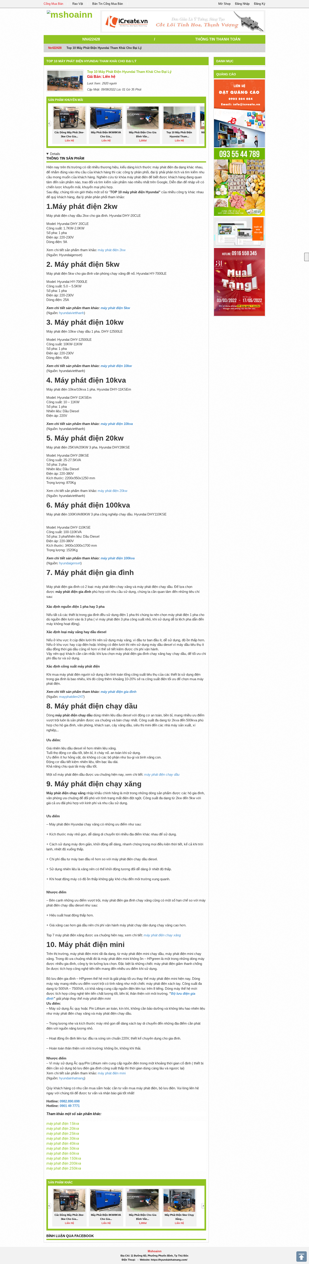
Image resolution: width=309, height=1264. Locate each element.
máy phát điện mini (112, 1073)
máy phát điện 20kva (62, 1128)
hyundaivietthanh (71, 313)
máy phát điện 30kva (62, 1138)
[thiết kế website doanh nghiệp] (239, 232)
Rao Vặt (77, 3)
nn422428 (91, 39)
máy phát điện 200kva (63, 1163)
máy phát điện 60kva (62, 1153)
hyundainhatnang (71, 1078)
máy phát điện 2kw (112, 250)
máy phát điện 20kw (112, 491)
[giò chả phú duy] (239, 181)
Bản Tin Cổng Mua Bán (107, 3)
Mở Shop (224, 3)
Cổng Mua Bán (53, 3)
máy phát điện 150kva (63, 1158)
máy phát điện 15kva (62, 1123)
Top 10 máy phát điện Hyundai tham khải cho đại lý (91, 61)
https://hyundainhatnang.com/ (169, 1259)
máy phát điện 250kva (63, 1168)
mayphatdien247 (71, 697)
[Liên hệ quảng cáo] (239, 113)
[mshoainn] (70, 14)
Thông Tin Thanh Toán (217, 39)
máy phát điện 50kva (62, 1148)
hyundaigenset (70, 563)
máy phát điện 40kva (62, 1143)
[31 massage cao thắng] (239, 281)
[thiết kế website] (183, 21)
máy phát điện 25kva (62, 1133)
